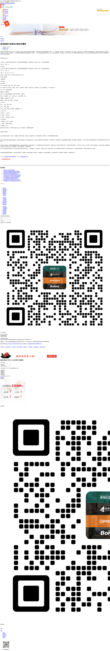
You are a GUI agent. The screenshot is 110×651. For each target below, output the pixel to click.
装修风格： (3, 370)
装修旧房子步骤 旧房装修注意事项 (29, 161)
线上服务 (4, 18)
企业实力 (4, 197)
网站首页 (6, 9)
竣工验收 (4, 189)
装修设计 (4, 192)
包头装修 (14, 346)
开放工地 (6, 15)
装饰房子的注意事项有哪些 (9, 170)
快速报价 (4, 210)
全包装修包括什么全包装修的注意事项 (11, 177)
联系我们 (4, 213)
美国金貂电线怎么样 (24, 156)
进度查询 (4, 211)
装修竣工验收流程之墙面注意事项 (46, 161)
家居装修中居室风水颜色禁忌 (10, 156)
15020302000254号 (9, 343)
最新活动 (4, 212)
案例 (4, 632)
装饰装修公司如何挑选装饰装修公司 (11, 173)
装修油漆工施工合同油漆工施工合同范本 (12, 179)
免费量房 (4, 209)
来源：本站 (6, 48)
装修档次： (3, 372)
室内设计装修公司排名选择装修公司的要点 (12, 174)
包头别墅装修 (19, 346)
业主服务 (4, 206)
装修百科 (2, 38)
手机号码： (3, 374)
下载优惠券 (5, 207)
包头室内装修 (42, 346)
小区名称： (3, 362)
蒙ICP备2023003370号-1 (18, 343)
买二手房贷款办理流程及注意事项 (10, 178)
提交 (1, 222)
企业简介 (4, 195)
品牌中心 (4, 188)
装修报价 (6, 11)
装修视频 (4, 204)
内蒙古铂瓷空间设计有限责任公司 (35, 343)
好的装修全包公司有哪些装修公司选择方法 (12, 180)
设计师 (4, 14)
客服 (4, 637)
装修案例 (6, 12)
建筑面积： (3, 364)
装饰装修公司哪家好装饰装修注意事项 (11, 171)
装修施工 (4, 191)
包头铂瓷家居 (35, 346)
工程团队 (4, 199)
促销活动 (4, 636)
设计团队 (4, 198)
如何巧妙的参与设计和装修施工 (62, 161)
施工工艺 (4, 16)
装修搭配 (4, 190)
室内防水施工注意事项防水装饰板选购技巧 (12, 176)
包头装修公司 (8, 346)
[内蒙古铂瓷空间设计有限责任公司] (7, 3)
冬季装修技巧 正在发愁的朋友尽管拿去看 (11, 161)
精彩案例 (4, 202)
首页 (1, 36)
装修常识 (2, 40)
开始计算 (2, 377)
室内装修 (30, 346)
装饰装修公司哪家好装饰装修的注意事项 (12, 172)
